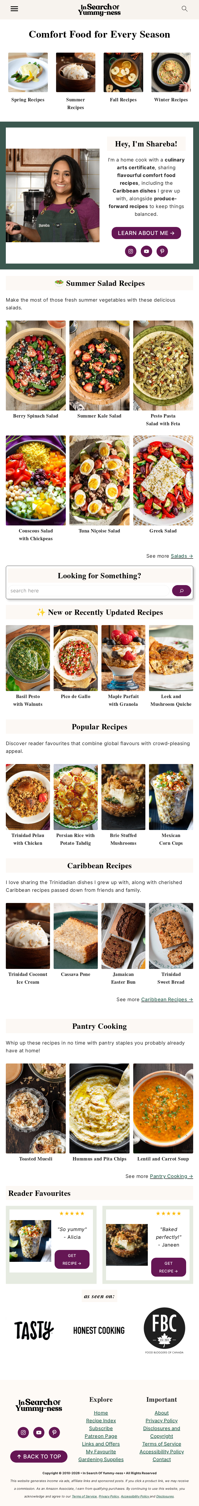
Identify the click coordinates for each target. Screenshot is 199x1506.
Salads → (182, 556)
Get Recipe (70, 1259)
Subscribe (101, 1428)
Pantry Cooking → (171, 1176)
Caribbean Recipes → (167, 999)
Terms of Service (161, 1444)
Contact (162, 1459)
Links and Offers (101, 1444)
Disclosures (165, 1496)
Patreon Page (101, 1436)
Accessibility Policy (162, 1452)
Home (101, 1413)
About (162, 1413)
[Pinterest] (162, 251)
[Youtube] (146, 251)
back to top (39, 1456)
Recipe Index (101, 1421)
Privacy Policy (162, 1421)
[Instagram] (130, 251)
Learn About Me (143, 233)
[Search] (181, 590)
